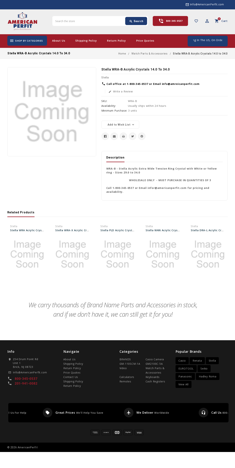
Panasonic (185, 376)
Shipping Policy (86, 40)
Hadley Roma (207, 376)
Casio (182, 360)
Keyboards (153, 377)
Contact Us (70, 377)
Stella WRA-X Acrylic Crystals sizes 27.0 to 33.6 (87, 230)
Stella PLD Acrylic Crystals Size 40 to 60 (127, 230)
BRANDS (125, 359)
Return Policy (116, 40)
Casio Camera (155, 359)
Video (123, 368)
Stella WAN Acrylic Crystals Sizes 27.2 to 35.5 (177, 230)
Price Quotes (145, 40)
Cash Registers (155, 381)
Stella (212, 360)
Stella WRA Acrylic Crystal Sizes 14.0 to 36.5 (40, 230)
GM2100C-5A (154, 363)
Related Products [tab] (21, 212)
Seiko (204, 368)
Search (136, 21)
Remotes (125, 381)
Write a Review (121, 91)
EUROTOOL (186, 368)
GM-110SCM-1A (130, 363)
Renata (197, 360)
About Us (58, 40)
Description (115, 157)
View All (183, 384)
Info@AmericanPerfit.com (207, 4)
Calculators (127, 377)
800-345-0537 (174, 20)
